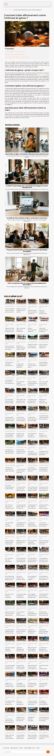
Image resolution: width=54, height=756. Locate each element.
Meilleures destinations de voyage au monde (11, 677)
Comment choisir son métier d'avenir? (33, 694)
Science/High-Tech (29, 748)
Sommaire (10, 49)
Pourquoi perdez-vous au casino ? (32, 659)
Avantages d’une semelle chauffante (10, 570)
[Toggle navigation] (6, 4)
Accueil (6, 9)
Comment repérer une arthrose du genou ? (16, 54)
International (14, 748)
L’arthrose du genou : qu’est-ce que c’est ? (15, 51)
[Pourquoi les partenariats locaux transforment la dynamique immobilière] (27, 235)
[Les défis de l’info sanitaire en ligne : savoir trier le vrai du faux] (27, 203)
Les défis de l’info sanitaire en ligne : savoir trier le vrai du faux (27, 218)
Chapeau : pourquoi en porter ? (22, 463)
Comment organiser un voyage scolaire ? (22, 677)
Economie (6, 748)
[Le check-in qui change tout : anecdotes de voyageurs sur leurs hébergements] (27, 171)
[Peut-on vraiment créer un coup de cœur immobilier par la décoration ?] (27, 269)
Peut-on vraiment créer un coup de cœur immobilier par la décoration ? (27, 284)
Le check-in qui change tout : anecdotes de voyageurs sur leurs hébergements (27, 186)
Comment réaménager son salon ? (11, 623)
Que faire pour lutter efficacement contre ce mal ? (17, 57)
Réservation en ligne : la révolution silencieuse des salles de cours (27, 154)
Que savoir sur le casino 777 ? (44, 730)
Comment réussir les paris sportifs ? (33, 552)
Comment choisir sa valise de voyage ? (10, 393)
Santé (21, 748)
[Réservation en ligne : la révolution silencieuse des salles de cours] (27, 140)
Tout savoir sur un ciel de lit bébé (22, 480)
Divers (10, 9)
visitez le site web (41, 74)
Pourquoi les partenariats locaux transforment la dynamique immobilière (27, 250)
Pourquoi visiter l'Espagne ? (33, 712)
